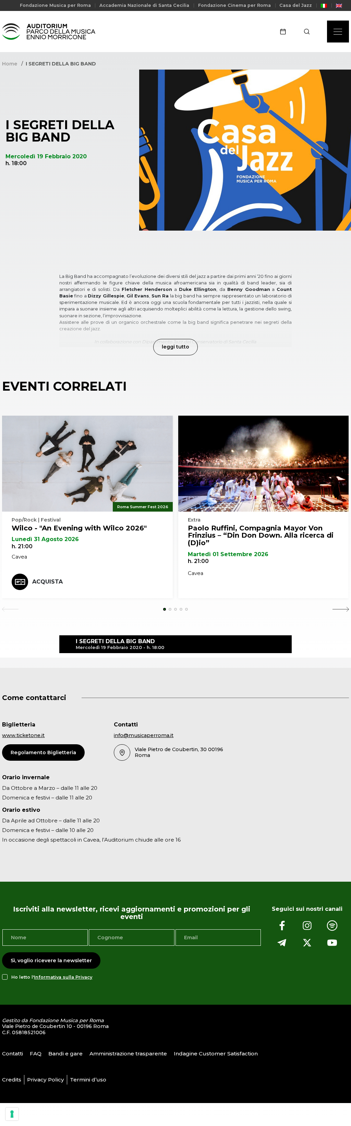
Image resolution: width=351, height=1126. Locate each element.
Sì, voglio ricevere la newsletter (51, 960)
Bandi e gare (65, 1053)
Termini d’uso (88, 1079)
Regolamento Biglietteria (43, 752)
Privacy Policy (45, 1079)
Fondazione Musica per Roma (55, 5)
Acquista (47, 581)
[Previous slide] (10, 609)
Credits (11, 1079)
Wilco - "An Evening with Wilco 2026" (79, 528)
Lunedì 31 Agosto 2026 (45, 539)
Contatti (12, 1053)
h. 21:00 (22, 546)
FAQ (35, 1053)
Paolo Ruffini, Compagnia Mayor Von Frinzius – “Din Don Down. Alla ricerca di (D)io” (261, 535)
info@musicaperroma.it (143, 735)
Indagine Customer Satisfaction (216, 1053)
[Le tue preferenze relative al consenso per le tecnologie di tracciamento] (12, 1114)
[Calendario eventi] (285, 31)
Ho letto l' (51, 977)
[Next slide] (340, 609)
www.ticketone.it (23, 735)
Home (9, 64)
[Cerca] (309, 31)
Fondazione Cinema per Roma (234, 5)
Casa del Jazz (295, 5)
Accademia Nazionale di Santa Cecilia (144, 5)
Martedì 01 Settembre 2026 (228, 554)
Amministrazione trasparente (128, 1053)
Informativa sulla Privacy (63, 977)
